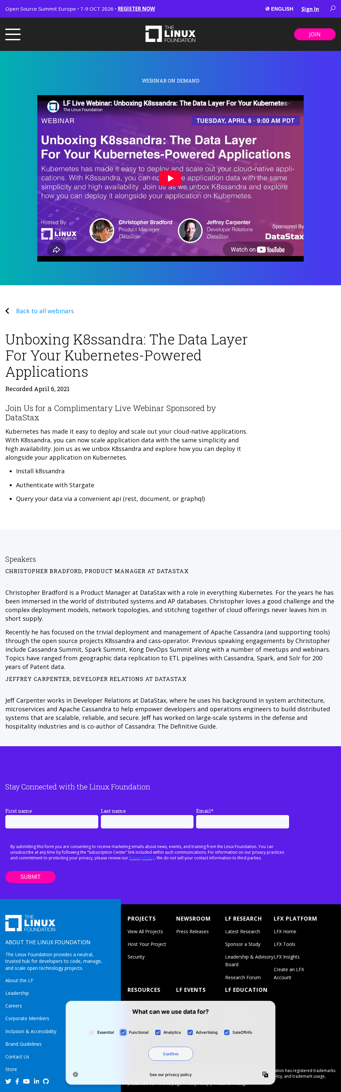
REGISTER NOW (136, 8)
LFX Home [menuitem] (285, 931)
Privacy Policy (142, 858)
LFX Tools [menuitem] (284, 944)
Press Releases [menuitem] (192, 931)
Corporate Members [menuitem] (27, 1018)
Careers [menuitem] (13, 1005)
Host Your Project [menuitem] (147, 944)
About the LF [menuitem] (19, 980)
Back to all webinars (45, 311)
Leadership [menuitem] (17, 993)
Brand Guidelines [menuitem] (23, 1044)
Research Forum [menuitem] (243, 977)
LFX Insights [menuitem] (287, 957)
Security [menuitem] (136, 957)
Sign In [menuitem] (310, 9)
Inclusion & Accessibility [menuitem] (30, 1031)
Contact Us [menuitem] (17, 1056)
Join (315, 34)
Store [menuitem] (11, 1069)
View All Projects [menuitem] (145, 931)
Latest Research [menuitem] (242, 931)
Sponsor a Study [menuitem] (242, 944)
